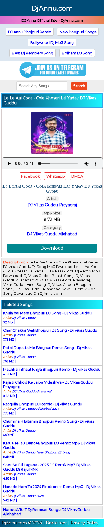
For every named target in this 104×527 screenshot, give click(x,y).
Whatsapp (55, 176)
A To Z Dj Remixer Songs (38, 509)
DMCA (77, 176)
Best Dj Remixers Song (32, 53)
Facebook (30, 176)
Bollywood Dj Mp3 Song (52, 42)
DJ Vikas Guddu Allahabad (52, 233)
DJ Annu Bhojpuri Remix (29, 32)
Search (79, 86)
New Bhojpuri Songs (78, 32)
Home (8, 509)
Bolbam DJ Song (77, 53)
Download (52, 248)
